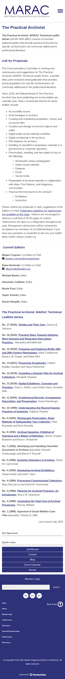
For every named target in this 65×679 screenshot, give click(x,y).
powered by (24, 675)
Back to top (52, 604)
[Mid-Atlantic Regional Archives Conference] (26, 19)
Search (56, 587)
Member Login (32, 579)
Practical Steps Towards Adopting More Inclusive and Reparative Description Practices (30, 339)
